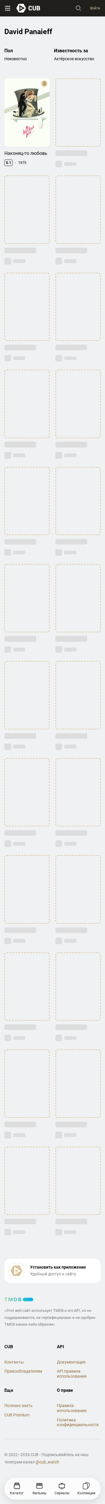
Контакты (14, 1362)
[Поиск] (78, 8)
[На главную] (28, 8)
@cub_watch (47, 1462)
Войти (95, 8)
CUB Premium (16, 1415)
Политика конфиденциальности (78, 1422)
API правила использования (72, 1374)
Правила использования (72, 1408)
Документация (71, 1362)
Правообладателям (23, 1371)
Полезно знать (18, 1405)
